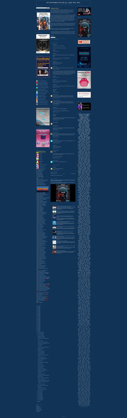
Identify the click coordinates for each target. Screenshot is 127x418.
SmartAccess (82, 382)
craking (88, 391)
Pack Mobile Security (40, 175)
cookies (84, 261)
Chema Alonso (55, 132)
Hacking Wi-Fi (41, 225)
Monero (84, 290)
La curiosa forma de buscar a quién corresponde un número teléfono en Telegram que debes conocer (65, 221)
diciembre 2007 (40, 332)
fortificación (82, 158)
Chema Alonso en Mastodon (42, 93)
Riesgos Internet (41, 244)
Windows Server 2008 (87, 259)
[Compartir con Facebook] (53, 37)
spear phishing (85, 223)
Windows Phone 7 (83, 389)
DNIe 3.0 (85, 288)
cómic (84, 194)
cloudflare (80, 166)
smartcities (84, 262)
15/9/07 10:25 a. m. (56, 59)
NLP (80, 334)
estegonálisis (85, 393)
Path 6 (86, 302)
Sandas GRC (83, 292)
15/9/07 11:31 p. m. (56, 137)
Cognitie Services (88, 355)
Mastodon (79, 253)
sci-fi (81, 223)
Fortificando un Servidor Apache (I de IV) (44, 343)
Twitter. (86, 385)
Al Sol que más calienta (41, 366)
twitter (79, 137)
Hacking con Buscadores (42, 294)
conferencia (80, 170)
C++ (89, 353)
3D (83, 238)
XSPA (85, 266)
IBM (84, 199)
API (87, 197)
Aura (86, 133)
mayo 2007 (39, 394)
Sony (89, 292)
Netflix (85, 228)
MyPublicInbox (80, 119)
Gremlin (81, 271)
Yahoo (82, 207)
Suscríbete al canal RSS (41, 99)
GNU (81, 257)
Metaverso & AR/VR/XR (42, 205)
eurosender (89, 393)
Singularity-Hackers (39, 409)
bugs (89, 144)
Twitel (83, 205)
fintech (89, 394)
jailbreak (79, 161)
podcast (81, 155)
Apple (83, 126)
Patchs (82, 291)
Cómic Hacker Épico (42, 266)
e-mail (89, 131)
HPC (78, 363)
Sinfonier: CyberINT (42, 261)
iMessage (79, 267)
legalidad (79, 187)
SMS (79, 158)
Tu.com (85, 206)
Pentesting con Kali (42, 180)
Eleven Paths (87, 126)
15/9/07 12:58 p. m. (56, 92)
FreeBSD (80, 360)
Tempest (79, 241)
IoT (89, 154)
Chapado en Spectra (41, 348)
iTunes (88, 398)
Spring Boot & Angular (42, 243)
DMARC (82, 288)
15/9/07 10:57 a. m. (56, 77)
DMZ (88, 251)
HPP (88, 299)
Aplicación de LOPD (42, 299)
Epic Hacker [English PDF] (43, 270)
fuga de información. (87, 395)
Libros (85, 119)
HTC (80, 363)
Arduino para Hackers (42, 240)
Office (83, 175)
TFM (89, 318)
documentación (80, 195)
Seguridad (88, 232)
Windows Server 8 (88, 389)
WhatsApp (82, 133)
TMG (88, 384)
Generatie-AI (86, 328)
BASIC (82, 268)
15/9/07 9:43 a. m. (56, 51)
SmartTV (82, 167)
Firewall (85, 185)
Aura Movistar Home (84, 352)
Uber (80, 319)
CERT (84, 326)
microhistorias (80, 169)
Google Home (85, 231)
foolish (79, 223)
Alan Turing (83, 325)
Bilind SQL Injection (83, 353)
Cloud (79, 167)
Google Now (83, 362)
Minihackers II (42, 195)
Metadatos (86, 129)
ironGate (86, 399)
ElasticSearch (88, 357)
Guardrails (86, 299)
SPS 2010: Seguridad (42, 297)
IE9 (81, 235)
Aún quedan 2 (40, 386)
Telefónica (88, 119)
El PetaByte (39, 372)
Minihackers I (42, 196)
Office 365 (88, 221)
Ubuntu (81, 165)
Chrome (86, 172)
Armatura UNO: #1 (42, 235)
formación (80, 120)
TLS (78, 259)
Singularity (79, 318)
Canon (88, 326)
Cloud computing (87, 152)
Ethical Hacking (41, 271)
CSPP (85, 220)
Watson (82, 387)
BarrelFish (79, 353)
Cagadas (79, 297)
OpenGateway (81, 218)
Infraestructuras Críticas (42, 257)
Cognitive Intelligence (82, 139)
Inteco (88, 365)
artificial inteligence (88, 320)
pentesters (83, 196)
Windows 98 (86, 388)
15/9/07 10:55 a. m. (56, 64)
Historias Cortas (41, 207)
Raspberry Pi (41, 227)
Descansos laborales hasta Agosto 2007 (43, 380)
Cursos (80, 121)
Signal (88, 317)
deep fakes (84, 237)
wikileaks (88, 200)
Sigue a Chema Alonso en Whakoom (43, 87)
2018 (38, 316)
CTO (85, 287)
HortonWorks (86, 329)
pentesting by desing (81, 285)
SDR (82, 303)
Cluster (40, 264)
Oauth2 (86, 221)
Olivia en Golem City (43, 199)
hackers (88, 123)
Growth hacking (82, 289)
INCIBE (79, 330)
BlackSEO (86, 198)
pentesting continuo (84, 267)
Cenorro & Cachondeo (41, 359)
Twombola (89, 385)
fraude (86, 141)
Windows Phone (85, 254)
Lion (87, 257)
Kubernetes (41, 216)
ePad (87, 392)
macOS (80, 196)
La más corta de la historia (41, 379)
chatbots (86, 222)
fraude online (84, 166)
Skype (89, 225)
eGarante (86, 294)
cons (89, 157)
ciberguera (80, 322)
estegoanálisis (80, 238)
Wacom (79, 387)
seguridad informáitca (86, 285)
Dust (80, 200)
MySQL (88, 161)
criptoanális (79, 392)
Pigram (86, 291)
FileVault (83, 359)
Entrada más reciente (54, 173)
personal (80, 131)
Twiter (84, 385)
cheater (82, 321)
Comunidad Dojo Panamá (42, 164)
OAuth (87, 228)
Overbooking (39, 349)
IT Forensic (41, 159)
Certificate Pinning (84, 256)
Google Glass (80, 299)
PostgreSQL (88, 291)
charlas (84, 121)
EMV (82, 298)
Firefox (83, 154)
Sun (78, 222)
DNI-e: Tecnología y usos (42, 296)
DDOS (85, 238)
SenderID (83, 258)
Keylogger (88, 331)
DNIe (82, 224)
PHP (82, 161)
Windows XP (80, 168)
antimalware (85, 159)
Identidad (85, 124)
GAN (79, 228)
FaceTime (88, 288)
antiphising (83, 320)
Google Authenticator (86, 224)
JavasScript (89, 367)
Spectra (88, 128)
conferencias (85, 118)
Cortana (80, 288)
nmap (78, 262)
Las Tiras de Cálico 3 (43, 203)
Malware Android (41, 262)
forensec (82, 395)
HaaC (83, 257)
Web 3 (86, 387)
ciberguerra (85, 168)
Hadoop (85, 264)
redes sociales (80, 159)
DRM (82, 327)
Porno (86, 271)
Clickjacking (85, 251)
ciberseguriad (85, 391)
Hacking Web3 (41, 208)
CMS (82, 251)
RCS (89, 335)
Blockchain (87, 139)
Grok (83, 299)
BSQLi (82, 230)
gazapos (86, 396)
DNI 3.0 (84, 356)
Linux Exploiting (41, 274)
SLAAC (82, 272)
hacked (88, 168)
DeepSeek (80, 194)
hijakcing (88, 397)
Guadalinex (88, 362)
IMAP (89, 329)
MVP (83, 239)
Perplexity (79, 197)
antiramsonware (88, 390)
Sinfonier (84, 201)
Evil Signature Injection (84, 358)
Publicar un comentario (54, 172)
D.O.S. (84, 230)
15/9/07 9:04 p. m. (56, 130)
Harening (89, 363)
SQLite (86, 232)
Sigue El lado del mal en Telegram (43, 84)
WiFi (85, 143)
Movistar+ (82, 186)
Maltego (84, 301)
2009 (38, 328)
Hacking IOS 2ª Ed (42, 275)
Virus (78, 233)
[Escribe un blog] (51, 37)
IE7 (87, 252)
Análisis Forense (88, 130)
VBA (84, 386)
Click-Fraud (88, 263)
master (89, 255)
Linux (89, 124)
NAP (78, 334)
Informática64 (82, 208)
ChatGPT (85, 131)
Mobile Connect (87, 239)
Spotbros (79, 384)
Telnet (82, 385)
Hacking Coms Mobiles (42, 290)
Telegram (79, 172)
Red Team (40, 246)
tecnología (86, 227)
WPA (86, 303)
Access (79, 296)
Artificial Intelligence (86, 122)
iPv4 (88, 166)
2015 (38, 320)
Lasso (88, 300)
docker (79, 174)
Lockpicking (81, 332)
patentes (81, 262)
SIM (83, 232)
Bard (86, 204)
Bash (79, 287)
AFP (89, 324)
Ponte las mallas (40, 340)
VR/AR (87, 199)
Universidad (80, 129)
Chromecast (80, 327)
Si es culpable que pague (41, 357)
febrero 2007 (40, 398)
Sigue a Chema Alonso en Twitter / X (43, 92)
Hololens (79, 364)
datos (87, 188)
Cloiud (84, 355)
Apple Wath (79, 351)
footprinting (87, 189)
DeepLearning (87, 196)
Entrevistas (82, 130)
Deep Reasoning (80, 231)
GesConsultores (84, 361)
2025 (38, 307)
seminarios (79, 286)
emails (82, 393)
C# (89, 296)
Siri (87, 201)
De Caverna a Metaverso (42, 212)
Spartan (89, 383)
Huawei (85, 364)
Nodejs (89, 290)
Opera (88, 235)
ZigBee (85, 390)
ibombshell (85, 255)
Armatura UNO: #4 (42, 232)
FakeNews (82, 185)
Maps (81, 290)
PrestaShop (79, 292)
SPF (84, 218)
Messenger (81, 228)
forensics (80, 204)
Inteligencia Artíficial (85, 366)
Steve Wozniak (86, 253)
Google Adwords (88, 361)
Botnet (83, 192)
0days (87, 262)
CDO (88, 193)
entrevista (87, 237)
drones (81, 219)
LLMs (83, 129)
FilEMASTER (55, 94)
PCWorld (84, 169)
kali (86, 165)
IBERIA (88, 364)
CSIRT (81, 354)
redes (87, 135)
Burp (82, 326)
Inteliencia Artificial (80, 366)
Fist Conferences (40, 344)
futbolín (83, 396)
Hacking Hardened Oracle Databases (43, 362)
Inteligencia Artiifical (83, 331)
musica (79, 324)
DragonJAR (41, 153)
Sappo (85, 272)
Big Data (40, 206)
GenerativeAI (81, 136)
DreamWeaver (84, 357)
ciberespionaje (81, 153)
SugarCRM (85, 384)
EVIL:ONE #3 (42, 226)
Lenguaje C (79, 301)
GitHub (81, 206)
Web (83, 387)
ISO (79, 365)
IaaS (86, 330)
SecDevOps (80, 236)
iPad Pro (86, 398)
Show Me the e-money (42, 229)
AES (81, 286)
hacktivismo (88, 195)
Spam (82, 137)
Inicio (64, 173)
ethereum (84, 195)
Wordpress (80, 162)
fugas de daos (80, 396)
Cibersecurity (88, 287)
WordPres (82, 390)
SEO (82, 197)
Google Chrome (81, 157)
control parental (80, 234)
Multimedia (79, 240)
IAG (88, 289)
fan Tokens (84, 177)
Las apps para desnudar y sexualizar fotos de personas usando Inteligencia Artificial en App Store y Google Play (66, 206)
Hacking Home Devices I (43, 202)
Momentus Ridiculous (81, 221)
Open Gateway (86, 208)
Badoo (88, 352)
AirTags (80, 325)
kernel (81, 227)
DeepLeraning (80, 357)
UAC (84, 176)
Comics (83, 125)
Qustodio (87, 335)
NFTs (84, 188)
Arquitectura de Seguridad (43, 201)
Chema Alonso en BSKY (41, 95)
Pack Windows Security (40, 176)
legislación (85, 193)
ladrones (79, 295)
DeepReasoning (81, 252)
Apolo (89, 325)
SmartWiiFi (79, 383)
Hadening (86, 363)
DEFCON (87, 230)
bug (89, 136)
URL (80, 386)
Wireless (87, 164)
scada (89, 219)
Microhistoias (84, 333)
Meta (83, 235)
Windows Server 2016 (42, 256)
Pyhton (88, 302)
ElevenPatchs (79, 358)
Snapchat (87, 292)
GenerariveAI (83, 360)
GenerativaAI (79, 361)
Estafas (88, 133)
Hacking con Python (42, 267)
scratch (89, 267)
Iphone (80, 124)
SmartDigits (85, 382)
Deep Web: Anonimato (42, 263)
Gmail (85, 154)
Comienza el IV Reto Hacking (42, 389)
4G (79, 256)
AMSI (78, 325)
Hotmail (89, 207)
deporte (79, 255)
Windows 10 (88, 156)
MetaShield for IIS (80, 333)
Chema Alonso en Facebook (42, 96)
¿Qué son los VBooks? (40, 179)
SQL (84, 303)
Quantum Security (42, 194)
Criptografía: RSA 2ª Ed (42, 278)
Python (84, 135)
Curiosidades (56, 39)
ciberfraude (88, 321)
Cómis (82, 356)
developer (83, 170)
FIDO (79, 359)
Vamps (82, 293)
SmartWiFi (79, 205)
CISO (82, 220)
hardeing (79, 397)
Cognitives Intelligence (81, 270)
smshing (88, 324)
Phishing (79, 144)
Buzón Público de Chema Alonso (42, 83)
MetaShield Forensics (88, 301)
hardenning (82, 397)
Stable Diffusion (87, 265)
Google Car (84, 298)
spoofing (88, 162)
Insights (86, 365)
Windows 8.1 (82, 233)
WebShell (88, 387)
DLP (88, 256)
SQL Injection (85, 136)
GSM (88, 202)
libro (88, 153)
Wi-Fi (83, 266)
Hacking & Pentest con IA (43, 197)
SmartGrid (89, 382)
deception (83, 294)
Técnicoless (87, 173)
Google (81, 118)
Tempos (82, 128)
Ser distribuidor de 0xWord (40, 169)
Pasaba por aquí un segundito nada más (43, 375)
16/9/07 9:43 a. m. (56, 158)
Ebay (88, 327)
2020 (38, 314)
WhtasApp (83, 388)
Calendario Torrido (55, 8)
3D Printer (88, 223)
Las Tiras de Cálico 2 (43, 214)
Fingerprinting (87, 125)
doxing (79, 219)
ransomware (79, 192)
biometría (87, 176)
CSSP (85, 354)
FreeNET (84, 328)
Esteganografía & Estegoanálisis (44, 272)
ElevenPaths (84, 120)
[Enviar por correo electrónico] (51, 37)
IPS (80, 330)
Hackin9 (80, 300)
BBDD (89, 286)
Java (81, 175)
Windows (79, 125)
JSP (89, 289)
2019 (38, 315)
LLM (85, 123)
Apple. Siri (83, 351)
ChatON (79, 355)
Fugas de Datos (84, 187)
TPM (89, 384)
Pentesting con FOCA (42, 273)
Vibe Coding (81, 259)
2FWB (80, 268)
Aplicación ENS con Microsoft (43, 289)
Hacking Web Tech (42, 260)
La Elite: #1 (41, 230)
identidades (80, 399)
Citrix (87, 170)
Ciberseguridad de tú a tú (42, 213)
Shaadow (83, 317)
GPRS (89, 159)
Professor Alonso (39, 172)
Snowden (84, 383)
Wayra (85, 167)
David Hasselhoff (88, 234)
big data (79, 138)
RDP (87, 225)
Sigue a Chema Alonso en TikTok (42, 86)
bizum (79, 321)
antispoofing (88, 266)
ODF (84, 189)
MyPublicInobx (88, 333)
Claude (87, 177)
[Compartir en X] (52, 37)
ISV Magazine (83, 330)
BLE (79, 224)
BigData (83, 141)
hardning (85, 397)
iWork (83, 284)
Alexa (84, 198)
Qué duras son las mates (41, 337)
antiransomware (84, 229)
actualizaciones (80, 320)
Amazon (83, 171)
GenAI (82, 124)
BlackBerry (80, 269)
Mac (82, 193)
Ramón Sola (54, 139)
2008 (38, 329)
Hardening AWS (41, 209)
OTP (85, 225)
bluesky (82, 391)
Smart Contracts (80, 226)
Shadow (86, 317)
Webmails (88, 203)
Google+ (79, 289)
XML (87, 293)
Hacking (80, 114)
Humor (89, 120)
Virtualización (80, 266)
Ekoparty (40, 158)
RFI (80, 258)
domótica (82, 255)
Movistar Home (87, 142)
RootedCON (79, 303)
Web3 (84, 137)
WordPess (79, 390)
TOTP (83, 190)
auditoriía (80, 391)
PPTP (89, 264)
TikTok (86, 218)
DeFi (89, 230)
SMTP (80, 265)
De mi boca (87, 356)
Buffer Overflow (82, 263)
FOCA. (81, 359)
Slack (81, 318)
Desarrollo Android (41, 279)
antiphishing (81, 222)
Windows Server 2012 (82, 260)
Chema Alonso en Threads (41, 89)
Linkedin (80, 203)
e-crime (84, 165)
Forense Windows (41, 300)
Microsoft (80, 134)
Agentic (79, 185)
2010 (38, 327)
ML (83, 206)
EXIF (86, 327)
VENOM (87, 386)
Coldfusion (79, 298)
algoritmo (80, 237)
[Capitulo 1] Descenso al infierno (42, 370)
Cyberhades (38, 411)
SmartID (89, 258)
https (85, 174)
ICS (85, 257)
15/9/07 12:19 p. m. (56, 87)
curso (88, 190)
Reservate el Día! (40, 367)
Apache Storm (85, 350)
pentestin (89, 284)
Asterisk (80, 326)
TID (85, 186)
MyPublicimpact (38, 408)
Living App (79, 171)
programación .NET (81, 202)
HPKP (81, 329)
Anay (53, 167)
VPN (86, 194)
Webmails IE (79, 388)
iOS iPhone (83, 398)
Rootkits (82, 253)
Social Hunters (41, 215)
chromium (85, 321)
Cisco (85, 263)
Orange (84, 302)
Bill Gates (87, 268)
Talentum (88, 175)
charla (85, 190)
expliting (87, 394)
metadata (85, 161)
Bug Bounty (41, 224)
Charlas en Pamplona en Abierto (42, 358)
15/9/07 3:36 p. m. (56, 98)
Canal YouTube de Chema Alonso (43, 102)
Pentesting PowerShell (42, 265)
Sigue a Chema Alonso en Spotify (43, 90)
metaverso (88, 174)
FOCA (86, 128)
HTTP (90, 171)
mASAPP (86, 284)
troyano (86, 202)
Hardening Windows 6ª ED (42, 292)
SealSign (89, 240)
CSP (83, 354)
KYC (86, 331)
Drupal (89, 270)
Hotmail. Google (82, 364)
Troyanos (83, 173)
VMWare (83, 319)
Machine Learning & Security (43, 241)
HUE (83, 329)
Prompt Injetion (84, 335)
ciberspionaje (80, 261)
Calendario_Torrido (80, 199)
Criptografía (88, 137)
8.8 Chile (40, 154)
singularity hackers (80, 189)
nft (88, 188)
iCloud (81, 284)
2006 (38, 401)
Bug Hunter (41, 192)
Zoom (81, 294)
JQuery (86, 367)
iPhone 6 (84, 323)
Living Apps (83, 156)
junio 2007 (39, 393)
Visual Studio (83, 241)
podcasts (79, 154)
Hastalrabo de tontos (81, 225)
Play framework (80, 335)
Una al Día (40, 295)
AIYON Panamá (41, 166)
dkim (88, 218)
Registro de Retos (40, 376)
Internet (80, 127)
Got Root (40, 259)
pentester (87, 191)
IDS (86, 252)
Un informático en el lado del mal (63, 2)
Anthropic (84, 286)
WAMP (89, 386)
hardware (83, 144)
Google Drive (88, 298)
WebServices (86, 319)
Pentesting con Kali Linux (43, 276)
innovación (81, 140)
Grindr (86, 362)
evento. (79, 394)
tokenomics (79, 152)
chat (88, 201)
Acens (82, 296)
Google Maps (79, 264)
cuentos (89, 222)
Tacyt (86, 175)
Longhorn (84, 332)
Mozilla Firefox (84, 203)
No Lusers (84, 127)
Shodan (85, 160)
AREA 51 (40, 163)
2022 (38, 311)
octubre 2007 (40, 334)
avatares (89, 254)
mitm (86, 138)
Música (89, 138)
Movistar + (86, 157)
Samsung (83, 265)
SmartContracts (82, 164)
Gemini (80, 156)
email (86, 261)
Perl (83, 291)
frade (84, 395)
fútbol (88, 261)
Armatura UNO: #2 (42, 234)
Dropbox (79, 257)
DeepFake (86, 270)
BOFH (85, 268)
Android (80, 126)
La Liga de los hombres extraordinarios (43, 347)
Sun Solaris (84, 226)
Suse (83, 318)
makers (84, 191)
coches (86, 241)
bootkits (79, 284)
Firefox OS (86, 359)
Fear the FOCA (39, 171)
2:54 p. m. (63, 38)
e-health (89, 241)
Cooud (80, 356)
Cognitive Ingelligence (86, 269)
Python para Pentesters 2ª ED (43, 268)
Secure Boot (80, 317)
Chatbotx (82, 355)
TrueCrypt (80, 293)
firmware (79, 395)
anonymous (87, 260)
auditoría (81, 135)
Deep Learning (81, 143)
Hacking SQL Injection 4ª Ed (43, 288)
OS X (85, 235)
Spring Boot (41, 239)
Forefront (80, 239)
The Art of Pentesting (42, 204)
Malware (87, 121)
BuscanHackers (82, 287)
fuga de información (87, 192)
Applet (87, 296)
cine (89, 186)
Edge (80, 235)
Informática (83, 365)
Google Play (80, 163)
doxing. (85, 392)
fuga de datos (88, 155)
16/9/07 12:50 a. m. (56, 143)
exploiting (85, 153)
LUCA (79, 133)
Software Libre (87, 158)
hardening (80, 122)
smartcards (84, 324)
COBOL (86, 326)
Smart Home (80, 229)
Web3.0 (85, 293)
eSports (79, 323)
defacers (83, 322)
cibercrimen (83, 142)
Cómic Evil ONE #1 (42, 242)
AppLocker (88, 350)
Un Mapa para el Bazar (41, 371)
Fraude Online (41, 293)
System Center (87, 318)
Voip (88, 194)
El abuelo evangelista (41, 353)
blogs (79, 155)
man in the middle (88, 323)
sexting (84, 227)
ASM (81, 256)
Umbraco (82, 386)
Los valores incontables (41, 352)
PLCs (78, 258)
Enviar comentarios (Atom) (58, 175)
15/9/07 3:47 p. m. (56, 105)
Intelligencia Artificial (82, 367)
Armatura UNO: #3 (42, 233)
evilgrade (81, 323)
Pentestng (89, 334)
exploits (82, 174)
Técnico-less (81, 176)
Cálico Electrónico (40, 173)
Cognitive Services (86, 140)
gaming (83, 172)
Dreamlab (40, 156)
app (84, 222)
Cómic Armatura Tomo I (42, 245)
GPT (84, 155)
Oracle (87, 163)
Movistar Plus (81, 188)
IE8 (84, 300)
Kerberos (79, 290)
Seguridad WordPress (42, 258)
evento (84, 234)
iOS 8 (80, 398)
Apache (83, 152)
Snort (81, 383)
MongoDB (86, 290)
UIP (78, 386)
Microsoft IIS (80, 302)
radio (79, 175)
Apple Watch (84, 296)
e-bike (85, 322)
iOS (82, 131)
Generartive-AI (87, 360)
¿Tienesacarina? (40, 363)
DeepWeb (88, 238)
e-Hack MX (41, 161)
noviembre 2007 (40, 333)
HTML (80, 201)
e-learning (88, 322)
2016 (38, 319)
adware (87, 186)
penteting (81, 324)
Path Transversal (85, 334)
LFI (89, 252)
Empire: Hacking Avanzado (43, 236)
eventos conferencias (82, 394)
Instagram (88, 187)
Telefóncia (79, 385)
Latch (83, 123)
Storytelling (41, 210)
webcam (85, 200)
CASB (79, 354)
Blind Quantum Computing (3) (61, 250)
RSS (82, 200)
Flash (81, 328)
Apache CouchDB (80, 350)
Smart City (86, 258)
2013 (38, 323)
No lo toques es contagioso (42, 368)
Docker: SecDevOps (42, 247)
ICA (87, 264)
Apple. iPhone (86, 351)
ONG (81, 232)
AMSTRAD (79, 220)
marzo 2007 (40, 397)
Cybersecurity (86, 207)
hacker (85, 205)
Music (89, 257)
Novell (84, 271)
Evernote (79, 328)
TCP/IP (90, 253)
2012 (38, 324)
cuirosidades (82, 392)
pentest (80, 123)
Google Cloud (88, 220)
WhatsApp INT (41, 211)
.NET (79, 160)
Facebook (83, 132)
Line (78, 332)
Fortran (89, 359)
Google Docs (79, 362)
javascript (88, 167)
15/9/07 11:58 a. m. (56, 82)
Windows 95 (88, 303)
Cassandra (88, 354)
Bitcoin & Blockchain (42, 255)
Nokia (82, 334)
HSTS (83, 264)
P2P (88, 204)
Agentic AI (83, 204)
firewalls (89, 294)
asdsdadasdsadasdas (56, 100)
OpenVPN (79, 291)
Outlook (86, 240)
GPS (81, 160)
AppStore (87, 286)
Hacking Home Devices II (43, 198)
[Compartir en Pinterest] (54, 37)
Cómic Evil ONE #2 (42, 238)
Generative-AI (87, 132)
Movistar (87, 143)
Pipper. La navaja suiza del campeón (43, 385)
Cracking (88, 160)
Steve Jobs (84, 236)
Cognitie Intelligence (88, 297)
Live (81, 301)
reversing (85, 197)
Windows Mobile (80, 254)
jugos (88, 399)
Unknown (54, 66)
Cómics (79, 132)
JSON (86, 300)
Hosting (82, 300)
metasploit (83, 138)
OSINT (40, 228)
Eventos (83, 114)
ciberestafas (80, 177)
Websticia (88, 236)
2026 (38, 306)
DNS (87, 154)
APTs (90, 295)
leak (89, 166)
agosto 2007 (40, 390)
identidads (83, 399)
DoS (84, 252)
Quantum (88, 169)
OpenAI (84, 163)
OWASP (83, 240)
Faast (89, 170)
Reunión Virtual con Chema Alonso (43, 82)
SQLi (82, 201)
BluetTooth (87, 353)
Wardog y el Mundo (42, 280)
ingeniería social (85, 219)
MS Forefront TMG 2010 (42, 298)
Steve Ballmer (82, 384)
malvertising (84, 295)
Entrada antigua (73, 173)
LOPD (80, 193)
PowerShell (79, 141)
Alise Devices (86, 325)
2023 (38, 310)
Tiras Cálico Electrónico (43, 237)
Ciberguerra (41, 200)
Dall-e (84, 327)
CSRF (90, 227)
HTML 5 (86, 289)
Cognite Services (83, 297)
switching (87, 295)
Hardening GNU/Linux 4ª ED (43, 277)
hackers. (89, 396)
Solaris (87, 383)
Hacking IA (41, 193)
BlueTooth (86, 171)
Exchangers (89, 358)
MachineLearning (88, 332)
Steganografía (88, 272)
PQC (89, 228)
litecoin (81, 295)
